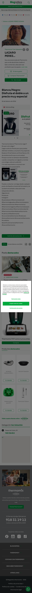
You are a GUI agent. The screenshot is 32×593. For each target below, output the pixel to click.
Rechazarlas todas (16, 299)
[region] (16, 296)
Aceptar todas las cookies (16, 303)
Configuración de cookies (16, 308)
